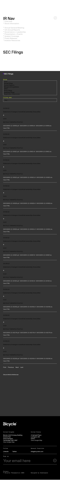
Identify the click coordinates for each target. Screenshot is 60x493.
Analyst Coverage (12, 36)
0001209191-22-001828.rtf (28, 203)
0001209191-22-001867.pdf (11, 255)
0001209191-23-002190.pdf (11, 358)
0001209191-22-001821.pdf (11, 151)
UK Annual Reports (12, 30)
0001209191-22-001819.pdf (11, 125)
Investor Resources (12, 40)
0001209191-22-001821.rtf (27, 151)
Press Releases (11, 38)
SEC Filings (9, 25)
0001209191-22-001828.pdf (11, 203)
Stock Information (12, 23)
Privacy (6, 471)
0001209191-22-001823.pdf (11, 177)
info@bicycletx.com (37, 451)
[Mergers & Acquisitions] (30, 87)
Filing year (7, 97)
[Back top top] (55, 393)
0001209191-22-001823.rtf (28, 177)
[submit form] (53, 461)
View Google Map (9, 442)
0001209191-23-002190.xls (44, 358)
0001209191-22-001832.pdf (11, 229)
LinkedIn (6, 451)
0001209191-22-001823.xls (44, 177)
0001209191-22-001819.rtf (27, 125)
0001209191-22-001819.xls (43, 125)
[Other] (30, 89)
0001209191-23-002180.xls (44, 306)
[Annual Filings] (30, 83)
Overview (8, 21)
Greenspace (44, 472)
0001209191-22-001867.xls (44, 255)
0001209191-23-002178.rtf (28, 332)
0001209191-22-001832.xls (44, 229)
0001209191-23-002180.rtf (28, 306)
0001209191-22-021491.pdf (11, 281)
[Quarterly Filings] (30, 92)
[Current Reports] (30, 85)
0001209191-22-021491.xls (44, 281)
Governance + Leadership (15, 32)
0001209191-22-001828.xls (44, 203)
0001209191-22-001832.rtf (28, 229)
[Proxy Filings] (30, 90)
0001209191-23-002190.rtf (28, 358)
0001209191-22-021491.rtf (27, 281)
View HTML (6, 128)
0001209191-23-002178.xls (44, 332)
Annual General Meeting (14, 28)
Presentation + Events (14, 34)
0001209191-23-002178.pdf (11, 332)
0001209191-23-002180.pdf (11, 306)
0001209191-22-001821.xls (43, 151)
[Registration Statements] (30, 94)
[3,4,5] (30, 81)
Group (5, 79)
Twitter (14, 451)
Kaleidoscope (15, 374)
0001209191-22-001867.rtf (27, 255)
